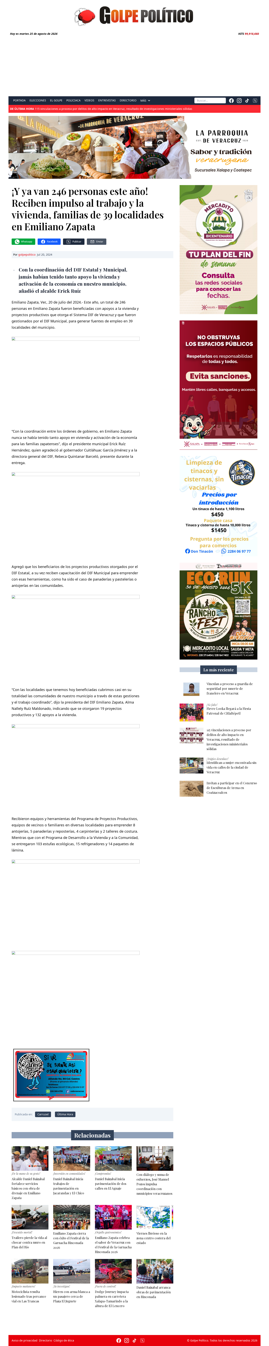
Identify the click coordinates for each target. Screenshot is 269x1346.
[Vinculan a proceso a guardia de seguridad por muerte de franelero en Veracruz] (191, 689)
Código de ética (64, 1340)
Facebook (52, 241)
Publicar (76, 241)
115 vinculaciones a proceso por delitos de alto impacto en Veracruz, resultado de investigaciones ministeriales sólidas (101, 109)
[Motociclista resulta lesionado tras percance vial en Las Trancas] (30, 1271)
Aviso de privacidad (24, 1340)
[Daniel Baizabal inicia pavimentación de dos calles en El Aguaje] (113, 1158)
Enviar (99, 241)
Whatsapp (26, 241)
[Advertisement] (134, 65)
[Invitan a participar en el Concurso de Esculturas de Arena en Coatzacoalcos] (191, 789)
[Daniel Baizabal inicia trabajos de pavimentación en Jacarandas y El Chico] (71, 1158)
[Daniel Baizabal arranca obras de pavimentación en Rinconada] (154, 1271)
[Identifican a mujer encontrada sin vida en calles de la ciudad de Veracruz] (191, 765)
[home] (134, 15)
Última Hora (65, 1114)
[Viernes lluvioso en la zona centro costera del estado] (154, 1217)
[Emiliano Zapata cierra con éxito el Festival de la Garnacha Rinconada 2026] (71, 1217)
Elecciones (38, 100)
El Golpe (56, 100)
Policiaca (73, 100)
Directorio (128, 100)
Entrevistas (107, 100)
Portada (19, 100)
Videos (89, 100)
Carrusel (43, 1114)
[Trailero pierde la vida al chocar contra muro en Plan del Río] (30, 1217)
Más (143, 100)
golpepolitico (26, 254)
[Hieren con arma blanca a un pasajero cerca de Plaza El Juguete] (71, 1271)
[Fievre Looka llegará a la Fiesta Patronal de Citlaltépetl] (191, 712)
